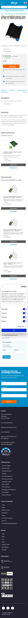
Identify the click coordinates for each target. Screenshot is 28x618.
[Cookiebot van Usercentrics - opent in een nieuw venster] (21, 287)
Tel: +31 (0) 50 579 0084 (6, 422)
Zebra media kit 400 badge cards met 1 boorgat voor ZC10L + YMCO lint (12, 230)
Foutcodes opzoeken (6, 471)
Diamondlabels (5, 547)
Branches (4, 520)
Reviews (25, 92)
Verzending (12, 90)
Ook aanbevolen (5, 92)
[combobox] (14, 7)
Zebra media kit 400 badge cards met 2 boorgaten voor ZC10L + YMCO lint (12, 197)
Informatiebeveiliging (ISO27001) (9, 523)
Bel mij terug (7, 357)
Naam (4, 349)
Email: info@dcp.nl (5, 432)
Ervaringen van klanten (7, 518)
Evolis (3, 541)
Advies (3, 507)
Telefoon (16, 349)
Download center (6, 468)
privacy (8, 614)
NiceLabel (4, 549)
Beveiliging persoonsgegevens (9, 489)
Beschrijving (4, 90)
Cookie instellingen (6, 494)
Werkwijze (4, 473)
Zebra (3, 533)
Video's (3, 515)
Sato (3, 539)
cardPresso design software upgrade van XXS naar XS (12, 152)
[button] (11, 338)
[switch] (25, 313)
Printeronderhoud (6, 486)
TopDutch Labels (6, 544)
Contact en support (6, 465)
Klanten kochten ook (22, 90)
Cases (3, 504)
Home (2, 13)
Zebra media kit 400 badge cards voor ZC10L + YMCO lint (12, 263)
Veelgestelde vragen (6, 481)
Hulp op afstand (5, 484)
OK (14, 330)
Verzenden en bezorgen (7, 479)
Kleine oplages (5, 492)
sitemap (4, 614)
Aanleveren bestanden (7, 476)
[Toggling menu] (2, 2)
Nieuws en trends (6, 510)
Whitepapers (5, 512)
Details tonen (21, 326)
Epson (3, 536)
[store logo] (14, 3)
